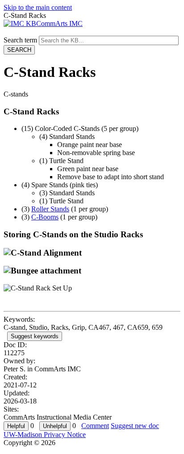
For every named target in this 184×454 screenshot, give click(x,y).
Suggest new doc (135, 425)
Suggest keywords (35, 336)
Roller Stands (50, 209)
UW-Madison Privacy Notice (45, 434)
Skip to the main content (38, 7)
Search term (20, 40)
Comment (95, 425)
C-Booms (45, 217)
